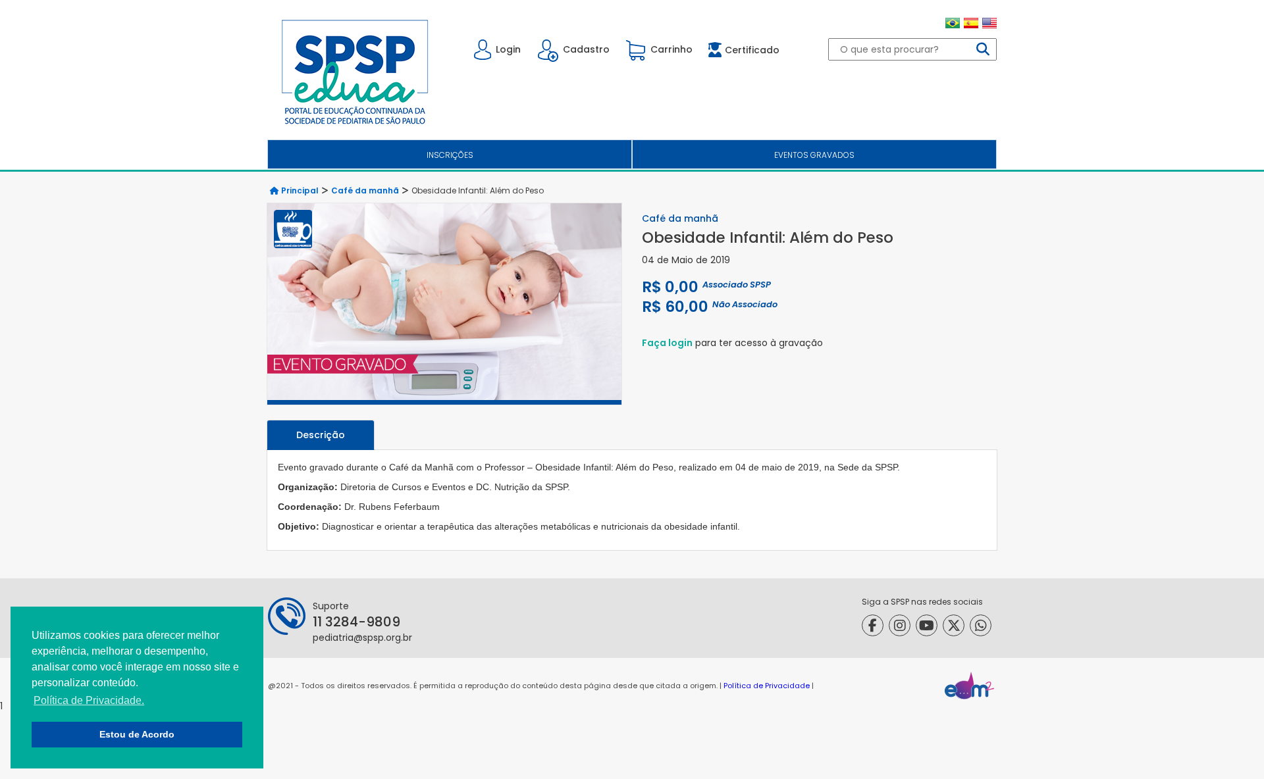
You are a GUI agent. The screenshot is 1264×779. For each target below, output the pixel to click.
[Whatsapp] (980, 625)
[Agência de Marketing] (969, 685)
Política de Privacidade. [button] (89, 700)
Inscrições (450, 155)
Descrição (320, 434)
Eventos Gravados (814, 155)
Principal (299, 190)
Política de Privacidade (767, 685)
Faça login (667, 342)
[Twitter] (953, 625)
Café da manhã (365, 190)
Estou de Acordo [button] (136, 734)
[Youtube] (926, 625)
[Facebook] (872, 625)
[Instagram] (899, 625)
